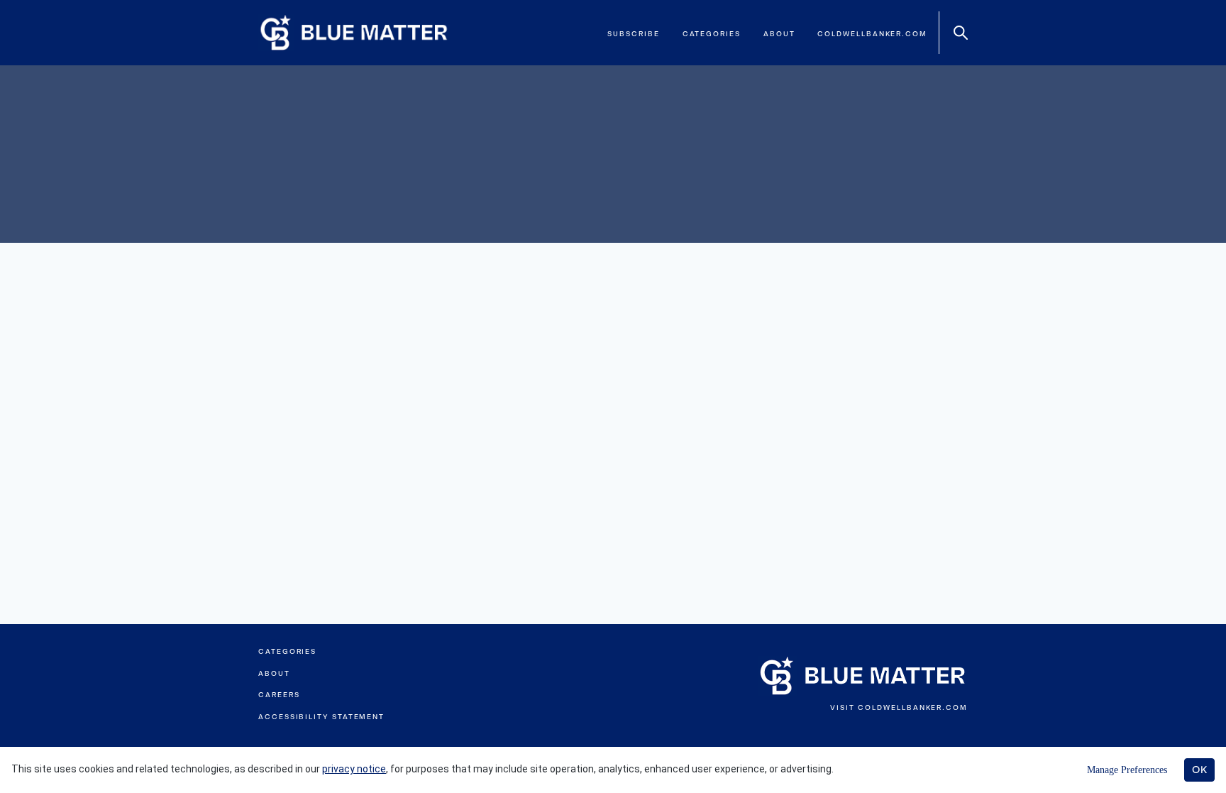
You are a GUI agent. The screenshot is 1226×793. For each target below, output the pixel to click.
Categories (712, 33)
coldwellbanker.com (872, 33)
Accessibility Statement (321, 716)
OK (1199, 769)
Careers (278, 694)
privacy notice (354, 769)
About (779, 33)
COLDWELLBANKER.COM (913, 707)
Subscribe (633, 33)
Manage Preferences (1127, 770)
